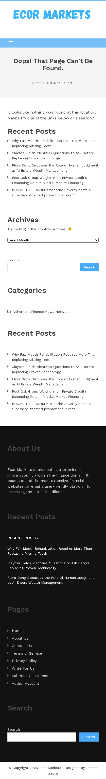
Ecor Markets (50, 768)
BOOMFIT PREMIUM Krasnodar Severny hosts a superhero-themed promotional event (51, 192)
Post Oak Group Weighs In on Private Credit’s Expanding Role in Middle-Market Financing (49, 180)
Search (13, 260)
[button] (53, 43)
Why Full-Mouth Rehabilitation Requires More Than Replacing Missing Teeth (54, 143)
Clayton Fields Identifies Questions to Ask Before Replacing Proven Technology (53, 155)
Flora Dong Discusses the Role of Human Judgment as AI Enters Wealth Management (55, 167)
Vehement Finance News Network (41, 312)
